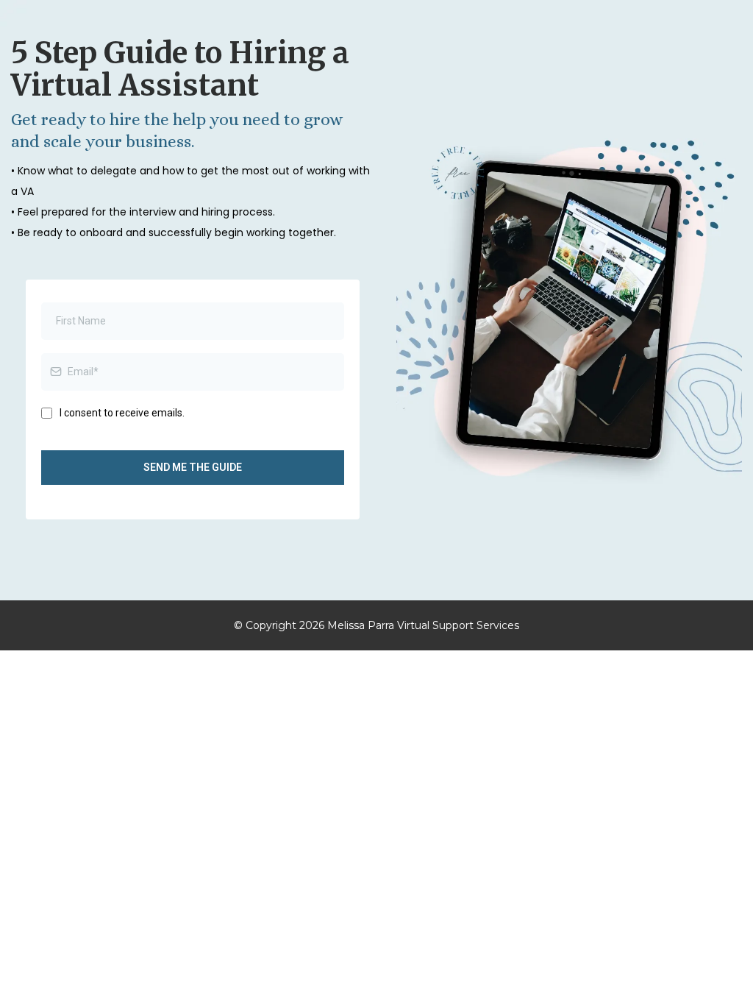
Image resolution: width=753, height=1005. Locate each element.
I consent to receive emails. (122, 413)
